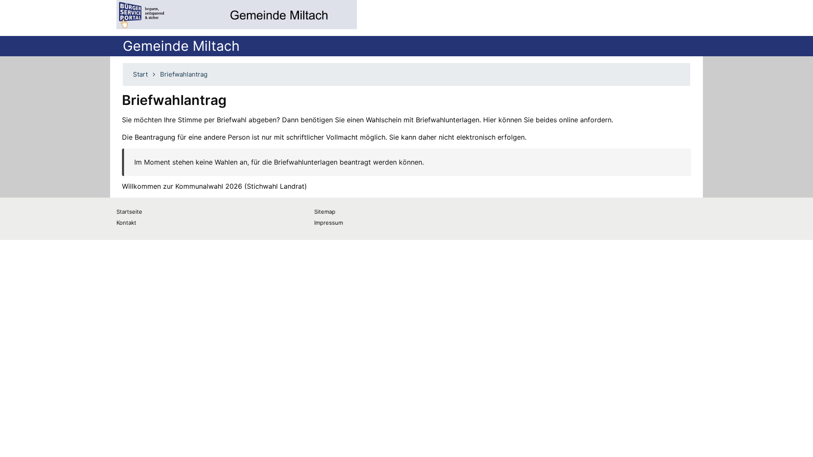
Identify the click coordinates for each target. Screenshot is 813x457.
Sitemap (324, 211)
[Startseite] (236, 14)
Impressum (328, 222)
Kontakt (126, 222)
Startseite (129, 211)
